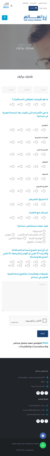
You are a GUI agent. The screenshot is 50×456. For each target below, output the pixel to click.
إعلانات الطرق (35, 242)
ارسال (42, 334)
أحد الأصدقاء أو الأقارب (30, 235)
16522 (6, 7)
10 (9, 266)
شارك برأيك (43, 8)
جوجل (8, 235)
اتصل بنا (33, 3)
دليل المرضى (42, 3)
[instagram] (42, 393)
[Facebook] (46, 393)
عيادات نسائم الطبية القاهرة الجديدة (34, 410)
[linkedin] (38, 393)
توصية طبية (36, 238)
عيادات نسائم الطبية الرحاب (36, 405)
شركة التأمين (15, 238)
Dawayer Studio (20, 450)
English (32, 8)
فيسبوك (37, 231)
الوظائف (25, 3)
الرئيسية (29, 45)
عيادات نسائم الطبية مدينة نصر (36, 414)
